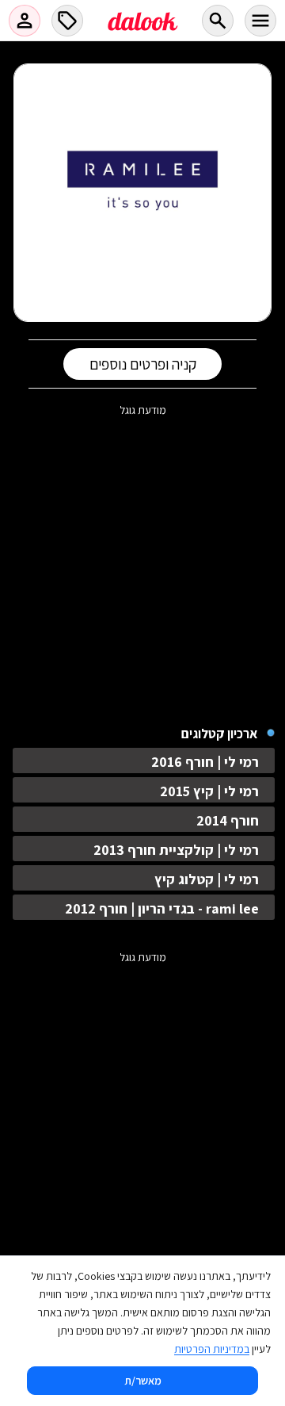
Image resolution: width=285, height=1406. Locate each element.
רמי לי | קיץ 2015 (209, 791)
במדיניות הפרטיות (211, 1349)
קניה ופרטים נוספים (142, 364)
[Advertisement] (142, 560)
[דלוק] (142, 31)
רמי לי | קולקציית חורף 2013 (176, 850)
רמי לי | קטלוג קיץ (206, 879)
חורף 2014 (227, 820)
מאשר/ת (143, 1380)
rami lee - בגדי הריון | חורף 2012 (162, 908)
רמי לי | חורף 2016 (205, 762)
